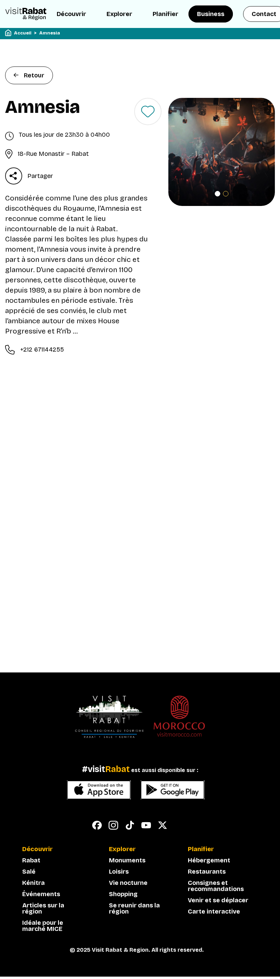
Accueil (22, 33)
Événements (41, 894)
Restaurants (207, 871)
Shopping (123, 894)
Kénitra (33, 883)
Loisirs (119, 871)
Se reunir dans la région (134, 908)
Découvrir (71, 14)
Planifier (165, 14)
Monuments (127, 860)
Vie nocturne (128, 883)
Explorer (119, 14)
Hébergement (209, 860)
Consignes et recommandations (216, 886)
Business (210, 14)
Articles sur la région (43, 908)
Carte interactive (214, 911)
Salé (29, 871)
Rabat (31, 860)
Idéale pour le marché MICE (42, 926)
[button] (217, 193)
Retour (34, 75)
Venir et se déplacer (218, 900)
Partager (40, 176)
